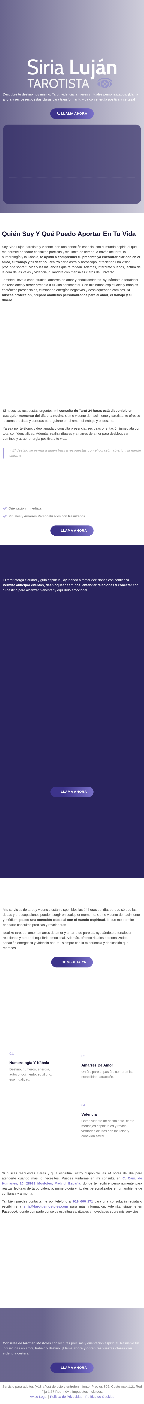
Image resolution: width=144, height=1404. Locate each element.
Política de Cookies (99, 1397)
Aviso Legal (38, 1397)
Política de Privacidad (66, 1397)
